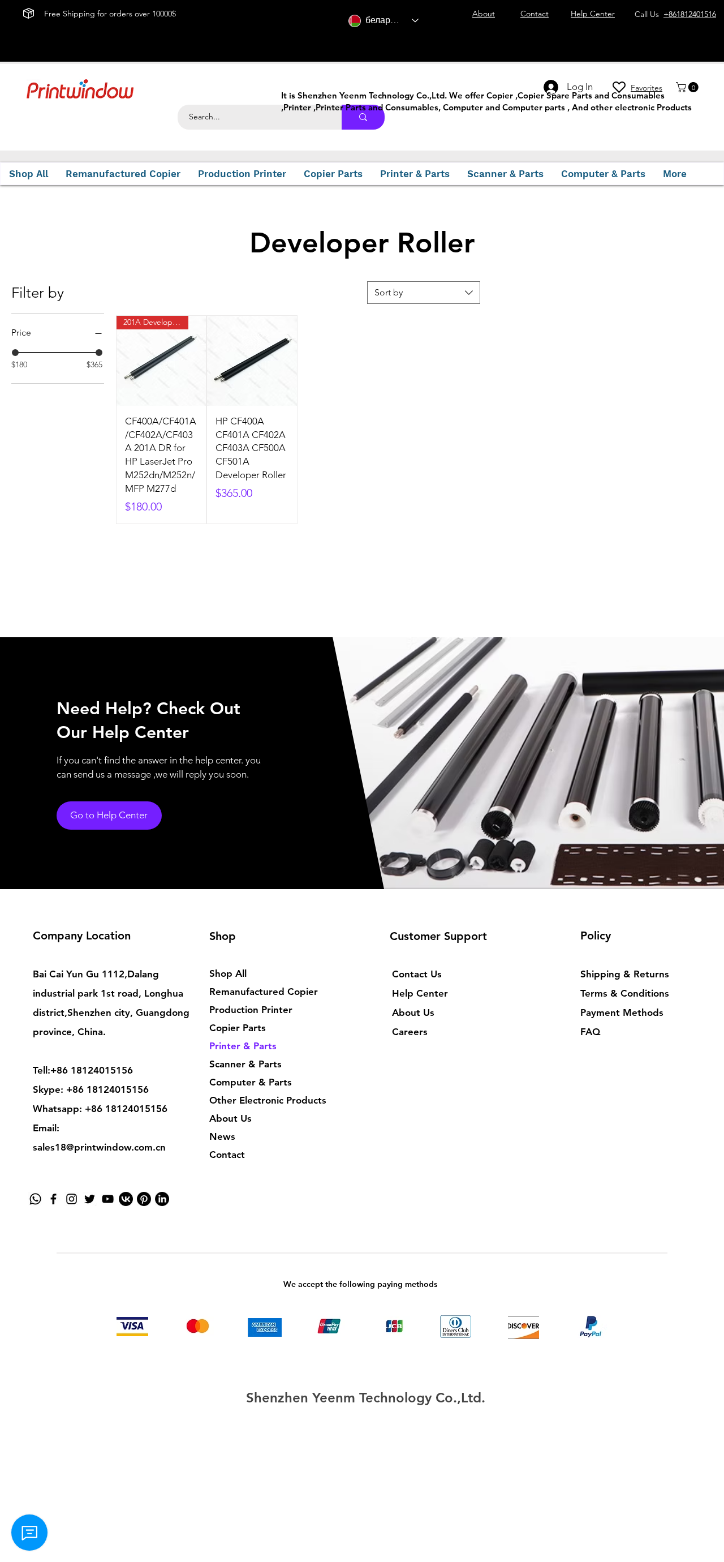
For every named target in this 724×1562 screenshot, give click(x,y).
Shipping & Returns (624, 974)
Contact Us (417, 974)
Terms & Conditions (624, 993)
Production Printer (250, 1009)
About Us (230, 1118)
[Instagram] (71, 1199)
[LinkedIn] (162, 1199)
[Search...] (363, 117)
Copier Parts (237, 1027)
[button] (688, 87)
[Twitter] (90, 1199)
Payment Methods (623, 1012)
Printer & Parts (243, 1046)
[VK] (126, 1199)
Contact (227, 1154)
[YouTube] (108, 1199)
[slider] (15, 352)
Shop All (228, 973)
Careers (410, 1031)
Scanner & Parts (245, 1064)
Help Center (420, 993)
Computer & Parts (250, 1082)
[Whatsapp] (35, 1199)
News (222, 1136)
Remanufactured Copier (263, 991)
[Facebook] (53, 1199)
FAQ (590, 1031)
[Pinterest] (144, 1199)
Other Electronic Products (267, 1100)
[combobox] (423, 292)
